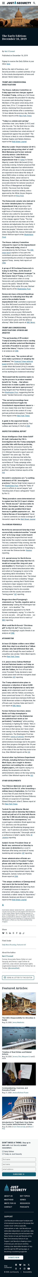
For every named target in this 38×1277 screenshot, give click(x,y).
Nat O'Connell (10, 51)
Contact (8, 1207)
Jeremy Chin (16, 1056)
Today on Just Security (13, 1154)
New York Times (25, 116)
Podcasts (24, 1207)
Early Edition (9, 1151)
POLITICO (20, 196)
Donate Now (13, 1258)
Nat (7, 956)
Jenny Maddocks (18, 1022)
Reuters (29, 550)
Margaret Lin (26, 1056)
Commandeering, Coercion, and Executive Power (15, 1089)
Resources (25, 1203)
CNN (4, 263)
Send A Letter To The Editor (19, 978)
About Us (8, 1196)
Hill (3, 473)
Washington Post (24, 289)
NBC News (31, 322)
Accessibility (27, 1272)
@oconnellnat (14, 968)
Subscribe (17, 1174)
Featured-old (21, 945)
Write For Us (10, 1203)
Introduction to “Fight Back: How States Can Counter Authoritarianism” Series (18, 1123)
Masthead (9, 1200)
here (8, 64)
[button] (34, 3)
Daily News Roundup (9, 945)
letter (23, 160)
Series (23, 1200)
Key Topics (25, 1196)
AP (15, 594)
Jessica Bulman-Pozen (20, 1092)
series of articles (17, 737)
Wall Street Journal (19, 142)
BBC (3, 620)
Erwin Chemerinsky (19, 1127)
